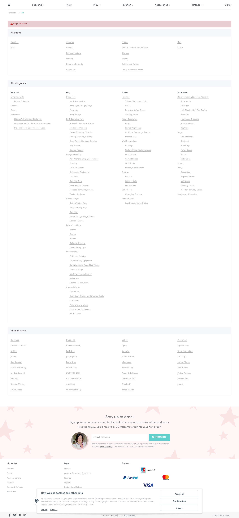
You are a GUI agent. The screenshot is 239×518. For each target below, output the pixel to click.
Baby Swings (75, 115)
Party (179, 168)
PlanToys (14, 379)
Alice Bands (186, 101)
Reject (179, 508)
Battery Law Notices (130, 64)
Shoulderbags (187, 137)
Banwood (15, 340)
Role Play (74, 212)
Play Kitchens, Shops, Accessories (84, 159)
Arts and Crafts (73, 287)
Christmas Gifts (17, 97)
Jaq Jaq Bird (71, 357)
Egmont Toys (183, 346)
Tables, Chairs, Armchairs (136, 101)
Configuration (179, 501)
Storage (125, 172)
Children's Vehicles (78, 256)
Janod (13, 357)
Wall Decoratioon (129, 141)
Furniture (125, 97)
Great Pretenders (185, 351)
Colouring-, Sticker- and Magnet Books (87, 296)
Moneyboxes (130, 137)
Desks (127, 106)
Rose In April (182, 379)
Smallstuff (126, 384)
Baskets (128, 177)
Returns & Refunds (74, 64)
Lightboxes (185, 181)
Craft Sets (74, 301)
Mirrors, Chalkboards (134, 168)
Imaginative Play (73, 155)
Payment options (73, 53)
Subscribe (159, 437)
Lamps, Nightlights (133, 128)
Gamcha (125, 351)
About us (14, 42)
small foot (70, 384)
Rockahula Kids (128, 379)
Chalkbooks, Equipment (80, 309)
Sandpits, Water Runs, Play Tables (84, 265)
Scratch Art (74, 292)
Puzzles (73, 230)
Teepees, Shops (76, 270)
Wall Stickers (130, 155)
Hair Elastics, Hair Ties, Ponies (194, 110)
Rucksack (185, 141)
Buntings (129, 146)
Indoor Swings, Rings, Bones (82, 216)
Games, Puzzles (76, 150)
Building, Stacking (77, 243)
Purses (183, 155)
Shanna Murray (18, 384)
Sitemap (125, 53)
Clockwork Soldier (18, 346)
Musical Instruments (78, 128)
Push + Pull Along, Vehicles (81, 132)
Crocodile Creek (73, 346)
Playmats (74, 110)
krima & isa (71, 362)
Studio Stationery (73, 390)
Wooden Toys (72, 199)
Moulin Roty (182, 368)
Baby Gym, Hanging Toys (81, 106)
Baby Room (127, 190)
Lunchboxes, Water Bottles (136, 203)
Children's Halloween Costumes (27, 119)
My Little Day (127, 368)
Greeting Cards (187, 186)
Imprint (44, 509)
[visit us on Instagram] (25, 515)
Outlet (227, 5)
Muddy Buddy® (18, 373)
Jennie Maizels (128, 357)
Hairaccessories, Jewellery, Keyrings (192, 97)
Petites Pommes (184, 373)
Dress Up (73, 163)
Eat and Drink (128, 199)
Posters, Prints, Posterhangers (138, 150)
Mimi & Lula (71, 368)
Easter (13, 110)
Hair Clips (185, 106)
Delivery (69, 59)
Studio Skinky (16, 390)
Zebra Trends (128, 390)
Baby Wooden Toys (78, 203)
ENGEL (13, 351)
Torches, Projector (77, 194)
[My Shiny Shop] (9, 5)
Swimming (74, 278)
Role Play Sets (76, 181)
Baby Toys (70, 97)
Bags (179, 132)
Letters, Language (78, 247)
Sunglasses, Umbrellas (187, 194)
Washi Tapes (75, 314)
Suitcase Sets (131, 181)
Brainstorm (182, 340)
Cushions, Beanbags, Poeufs (137, 132)
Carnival (14, 106)
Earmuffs (185, 115)
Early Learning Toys (75, 119)
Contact (69, 48)
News (13, 48)
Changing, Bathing (133, 194)
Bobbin (125, 340)
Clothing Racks (131, 115)
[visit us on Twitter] (15, 515)
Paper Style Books (130, 373)
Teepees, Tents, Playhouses (81, 190)
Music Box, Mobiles (78, 101)
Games (73, 234)
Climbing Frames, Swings (80, 274)
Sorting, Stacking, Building (81, 137)
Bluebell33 (70, 340)
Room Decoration (129, 119)
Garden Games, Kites (79, 283)
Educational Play (73, 225)
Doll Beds (74, 177)
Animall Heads (131, 159)
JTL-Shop (226, 515)
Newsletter (70, 70)
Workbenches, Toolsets (79, 186)
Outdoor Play (72, 252)
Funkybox (70, 351)
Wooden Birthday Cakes (191, 190)
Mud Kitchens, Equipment (81, 261)
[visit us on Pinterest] (20, 515)
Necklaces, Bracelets (190, 119)
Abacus (73, 239)
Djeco (124, 346)
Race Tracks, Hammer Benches (83, 141)
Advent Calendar (21, 101)
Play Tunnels (75, 146)
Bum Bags (185, 146)
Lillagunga (126, 362)
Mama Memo (183, 362)
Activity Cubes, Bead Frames (82, 124)
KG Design (182, 357)
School (180, 163)
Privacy (53, 509)
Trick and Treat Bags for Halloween (29, 128)
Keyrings (184, 128)
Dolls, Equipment (77, 168)
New (69, 5)
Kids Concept (16, 362)
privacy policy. (106, 447)
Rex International (73, 379)
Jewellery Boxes (187, 124)
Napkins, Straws (188, 177)
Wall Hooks (130, 163)
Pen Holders (130, 186)
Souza (180, 384)
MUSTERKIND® (73, 373)
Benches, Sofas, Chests (135, 110)
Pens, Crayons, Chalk (79, 305)
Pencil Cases (186, 150)
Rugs (127, 124)
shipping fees (129, 515)
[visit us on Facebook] (10, 515)
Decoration (185, 172)
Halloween (15, 115)
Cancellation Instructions (132, 70)
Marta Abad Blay (18, 368)
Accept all (179, 494)
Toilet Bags (185, 159)
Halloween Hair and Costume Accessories (32, 124)
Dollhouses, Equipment (79, 172)
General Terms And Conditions (135, 48)
